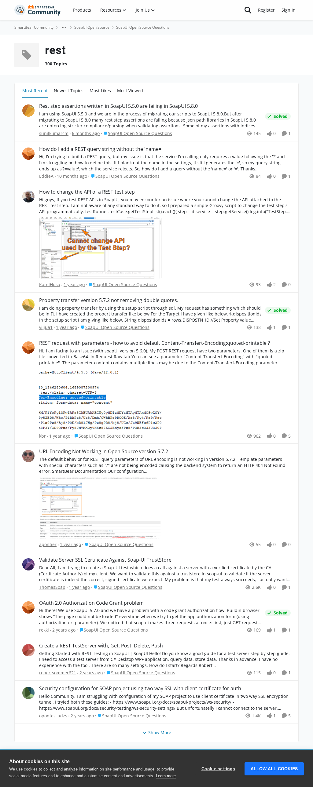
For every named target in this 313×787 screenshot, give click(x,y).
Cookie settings (218, 769)
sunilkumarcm (53, 133)
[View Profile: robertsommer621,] (28, 650)
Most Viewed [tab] (130, 90)
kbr (42, 436)
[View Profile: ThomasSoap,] (28, 564)
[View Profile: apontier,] (28, 456)
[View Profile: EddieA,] (28, 154)
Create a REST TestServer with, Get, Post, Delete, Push (101, 646)
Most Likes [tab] (100, 90)
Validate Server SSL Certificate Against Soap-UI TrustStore (105, 560)
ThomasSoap (52, 587)
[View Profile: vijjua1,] (28, 305)
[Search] (248, 10)
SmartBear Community (33, 27)
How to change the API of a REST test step (87, 192)
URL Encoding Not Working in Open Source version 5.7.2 (103, 451)
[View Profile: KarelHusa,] (28, 196)
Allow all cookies (274, 769)
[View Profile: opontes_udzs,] (28, 693)
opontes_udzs (53, 716)
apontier (48, 544)
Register (266, 10)
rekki (44, 630)
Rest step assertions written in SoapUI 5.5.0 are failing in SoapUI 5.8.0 (118, 106)
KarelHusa (49, 284)
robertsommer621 (57, 673)
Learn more (166, 776)
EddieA (46, 176)
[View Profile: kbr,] (28, 347)
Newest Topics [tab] (68, 90)
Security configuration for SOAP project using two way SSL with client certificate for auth (140, 688)
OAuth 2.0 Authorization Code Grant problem (91, 603)
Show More (159, 732)
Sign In (289, 10)
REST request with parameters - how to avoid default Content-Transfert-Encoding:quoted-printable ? (154, 343)
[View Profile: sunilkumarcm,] (28, 110)
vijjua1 (46, 327)
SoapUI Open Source (91, 27)
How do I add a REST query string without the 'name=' (101, 149)
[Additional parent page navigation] (64, 27)
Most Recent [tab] (35, 90)
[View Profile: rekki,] (28, 607)
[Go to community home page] (37, 10)
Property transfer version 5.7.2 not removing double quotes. (108, 300)
